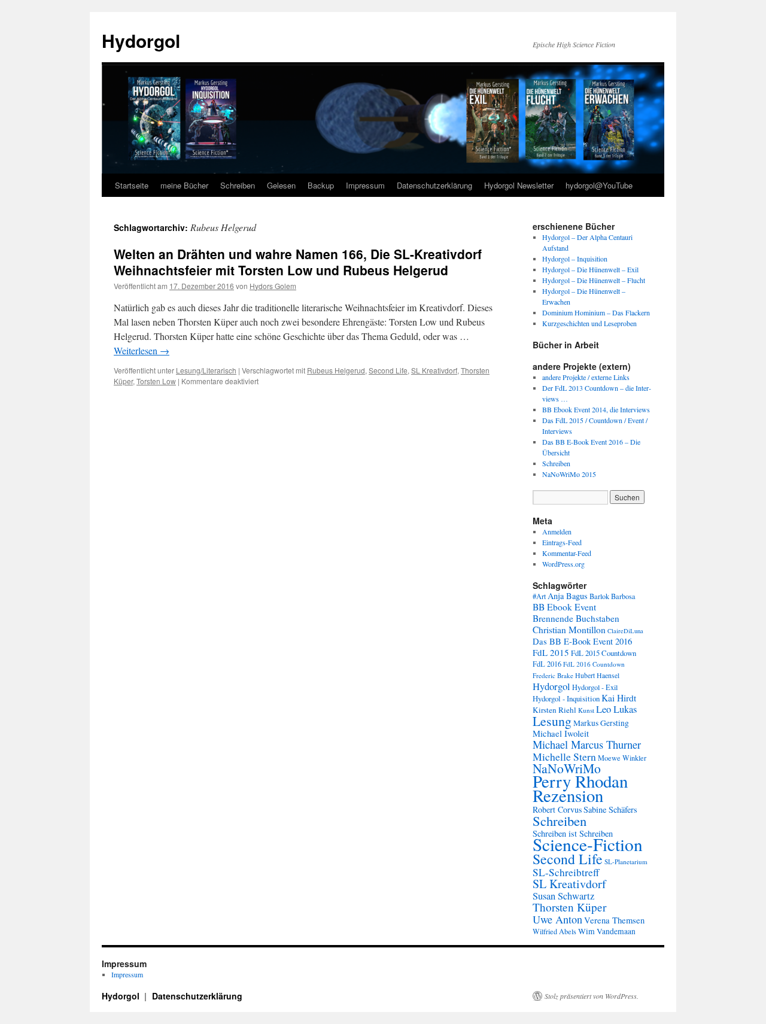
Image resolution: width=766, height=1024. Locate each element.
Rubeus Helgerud (336, 370)
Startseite (131, 185)
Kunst (586, 710)
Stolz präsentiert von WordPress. (592, 996)
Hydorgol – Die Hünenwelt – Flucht (593, 280)
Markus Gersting (601, 723)
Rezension (568, 795)
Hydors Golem (273, 286)
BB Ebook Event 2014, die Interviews (596, 409)
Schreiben (237, 185)
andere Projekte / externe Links (586, 377)
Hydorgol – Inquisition (574, 258)
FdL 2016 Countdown (594, 664)
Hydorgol (141, 40)
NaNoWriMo (567, 768)
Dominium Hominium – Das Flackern (596, 312)
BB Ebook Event (564, 607)
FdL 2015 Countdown (603, 653)
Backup (321, 185)
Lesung (552, 721)
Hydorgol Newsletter (519, 185)
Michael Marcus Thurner (587, 744)
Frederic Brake (553, 675)
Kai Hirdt (618, 698)
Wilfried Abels (554, 931)
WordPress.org (563, 564)
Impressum (365, 185)
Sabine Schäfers (610, 809)
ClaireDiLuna (625, 631)
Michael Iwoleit (561, 733)
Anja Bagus (568, 595)
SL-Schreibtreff (566, 872)
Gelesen (281, 185)
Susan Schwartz (563, 896)
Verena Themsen (614, 920)
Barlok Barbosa (612, 596)
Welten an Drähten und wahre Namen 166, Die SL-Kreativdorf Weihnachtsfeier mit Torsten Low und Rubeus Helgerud (298, 262)
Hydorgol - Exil (595, 687)
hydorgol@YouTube (599, 185)
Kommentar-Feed (566, 553)
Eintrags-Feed (562, 542)
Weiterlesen (141, 350)
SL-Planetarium (626, 861)
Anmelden (557, 531)
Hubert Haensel (597, 675)
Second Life (388, 370)
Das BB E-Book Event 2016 (582, 641)
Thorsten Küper (569, 907)
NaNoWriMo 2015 (569, 474)
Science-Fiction (588, 844)
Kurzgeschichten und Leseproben (589, 323)
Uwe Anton (557, 919)
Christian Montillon (569, 630)
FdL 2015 (551, 652)
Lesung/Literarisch (206, 370)
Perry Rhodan (580, 781)
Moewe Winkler (622, 757)
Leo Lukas (616, 709)
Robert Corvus (557, 809)
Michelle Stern (564, 756)
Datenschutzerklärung (434, 185)
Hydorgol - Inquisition (566, 698)
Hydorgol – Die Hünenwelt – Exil (590, 269)
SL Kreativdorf (434, 370)
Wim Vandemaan (607, 931)
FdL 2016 (547, 664)
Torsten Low (156, 381)
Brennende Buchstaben (576, 618)
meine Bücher (184, 185)
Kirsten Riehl (554, 709)
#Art (539, 596)
